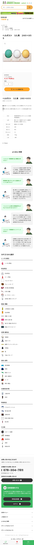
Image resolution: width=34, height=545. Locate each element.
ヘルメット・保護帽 (8, 28)
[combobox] (14, 7)
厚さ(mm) (8, 132)
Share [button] (6, 143)
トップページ (4, 25)
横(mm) (8, 129)
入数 (8, 137)
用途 (8, 116)
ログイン (15, 504)
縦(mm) (8, 127)
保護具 (6, 26)
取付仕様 (8, 124)
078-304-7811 (13, 470)
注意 (8, 120)
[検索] (30, 7)
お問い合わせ (15, 480)
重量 (8, 134)
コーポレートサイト (16, 539)
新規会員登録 (15, 499)
